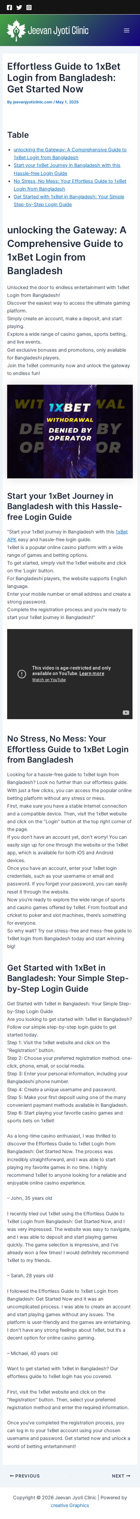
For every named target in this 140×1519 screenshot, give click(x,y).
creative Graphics (70, 1505)
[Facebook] (9, 7)
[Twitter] (19, 7)
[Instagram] (29, 7)
